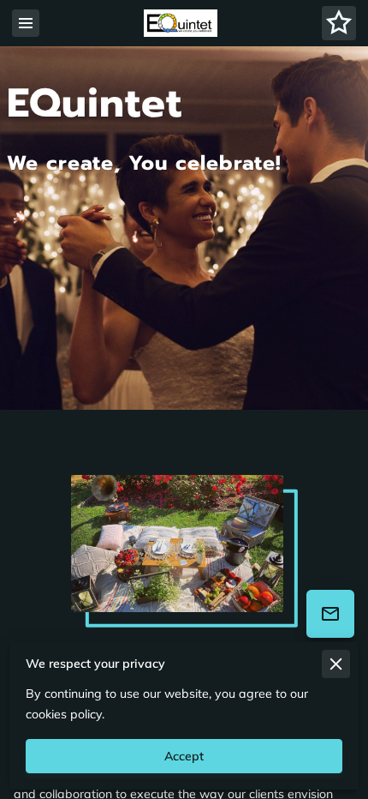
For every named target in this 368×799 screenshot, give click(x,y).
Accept (184, 756)
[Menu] (25, 23)
